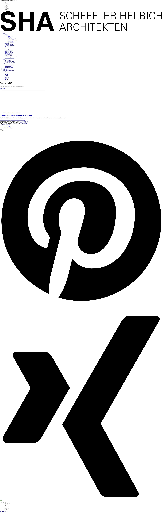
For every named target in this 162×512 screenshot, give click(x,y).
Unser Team (18, 112)
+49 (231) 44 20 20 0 (24, 121)
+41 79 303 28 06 (23, 123)
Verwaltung (8, 112)
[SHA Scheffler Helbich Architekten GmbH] (81, 30)
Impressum (7, 124)
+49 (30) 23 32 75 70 (23, 122)
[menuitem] (82, 39)
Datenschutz (2, 124)
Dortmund (13, 112)
